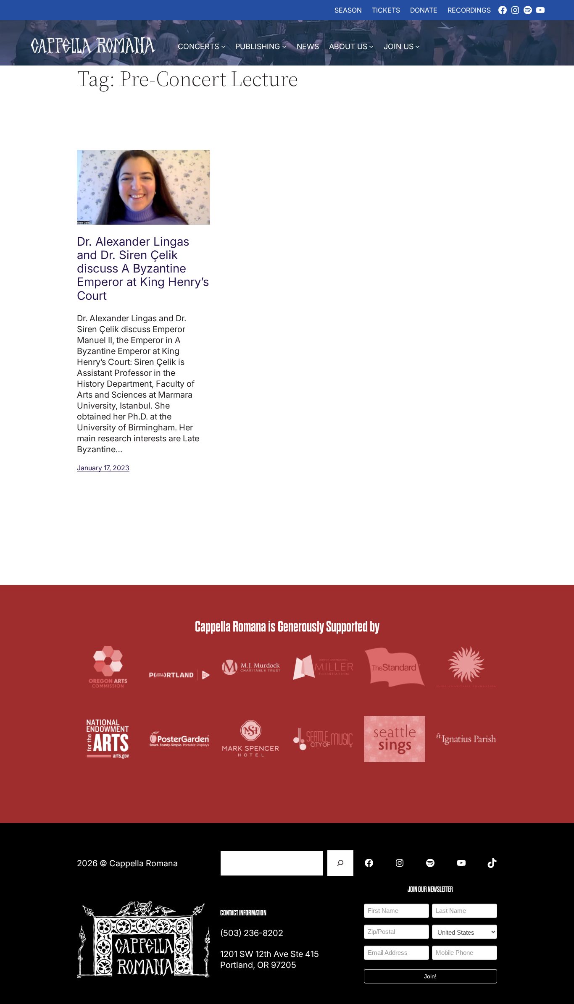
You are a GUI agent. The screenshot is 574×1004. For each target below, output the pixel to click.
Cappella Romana (143, 863)
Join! (430, 976)
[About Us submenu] (371, 46)
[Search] (340, 863)
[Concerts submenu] (223, 46)
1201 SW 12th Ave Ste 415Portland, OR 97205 (269, 959)
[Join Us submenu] (417, 46)
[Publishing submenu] (284, 46)
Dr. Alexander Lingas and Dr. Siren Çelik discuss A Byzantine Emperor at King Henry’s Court (143, 268)
